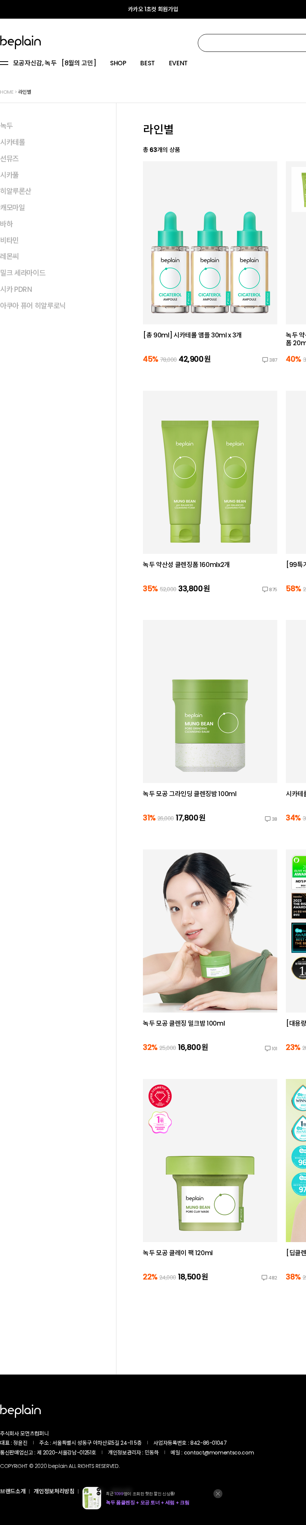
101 (274, 1048)
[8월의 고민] (78, 63)
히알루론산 (15, 191)
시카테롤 (12, 142)
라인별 (24, 92)
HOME (7, 92)
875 (273, 589)
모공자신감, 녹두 (35, 63)
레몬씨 (9, 257)
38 (274, 819)
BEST (147, 63)
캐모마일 (12, 208)
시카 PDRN (16, 289)
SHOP (118, 63)
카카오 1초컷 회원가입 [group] (153, 9)
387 (273, 360)
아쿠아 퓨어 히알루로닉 (33, 306)
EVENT (178, 63)
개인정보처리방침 (54, 1491)
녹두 (6, 126)
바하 (6, 224)
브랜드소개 (12, 1491)
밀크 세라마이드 (22, 273)
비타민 (9, 241)
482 (272, 1277)
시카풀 (9, 175)
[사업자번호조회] (246, 1443)
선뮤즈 (9, 159)
